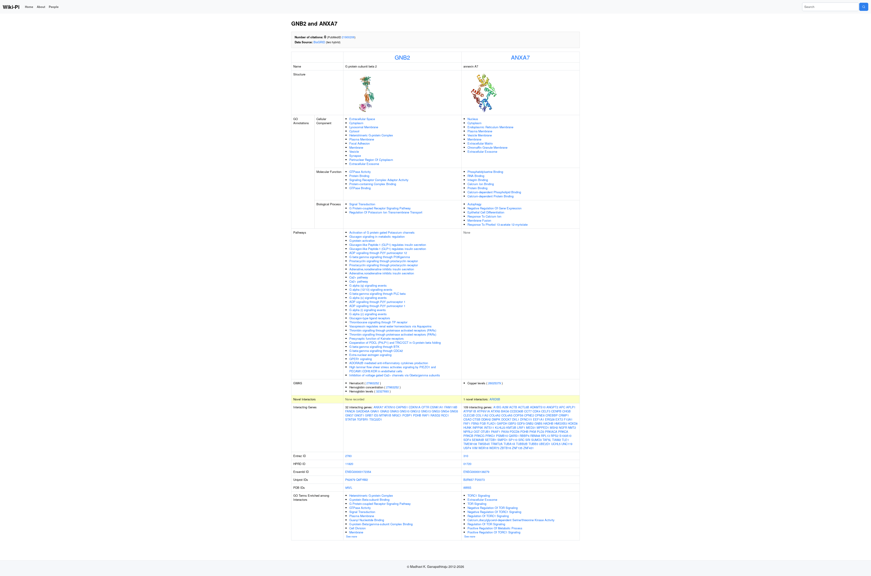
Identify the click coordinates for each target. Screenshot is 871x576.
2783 (348, 456)
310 (465, 456)
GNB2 (402, 57)
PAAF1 (495, 431)
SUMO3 (536, 440)
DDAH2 (486, 419)
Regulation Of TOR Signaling (486, 524)
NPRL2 (468, 431)
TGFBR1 (362, 419)
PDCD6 (514, 431)
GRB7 (369, 415)
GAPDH (502, 423)
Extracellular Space (362, 119)
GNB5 (538, 423)
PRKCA (563, 431)
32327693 (382, 391)
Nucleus (472, 119)
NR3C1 (396, 415)
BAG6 (505, 411)
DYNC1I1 (526, 419)
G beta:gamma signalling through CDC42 (376, 351)
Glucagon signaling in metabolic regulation (377, 236)
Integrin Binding (477, 180)
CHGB (566, 411)
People (54, 7)
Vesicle (354, 151)
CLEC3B (469, 415)
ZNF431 (528, 448)
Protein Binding (359, 176)
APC (562, 407)
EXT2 (559, 419)
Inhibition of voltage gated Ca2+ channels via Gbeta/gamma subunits (394, 375)
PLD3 (540, 431)
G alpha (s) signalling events (368, 297)
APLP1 (570, 407)
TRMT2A (497, 444)
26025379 (494, 383)
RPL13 (545, 435)
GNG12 (415, 411)
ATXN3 (495, 411)
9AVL (348, 487)
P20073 (480, 479)
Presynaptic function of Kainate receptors (376, 338)
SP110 (513, 440)
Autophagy (474, 204)
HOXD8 (572, 423)
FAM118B (450, 407)
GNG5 (454, 411)
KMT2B (511, 427)
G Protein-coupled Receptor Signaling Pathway (380, 208)
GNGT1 (359, 415)
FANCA (350, 411)
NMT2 (572, 427)
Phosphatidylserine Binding (485, 171)
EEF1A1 (538, 419)
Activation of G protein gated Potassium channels (382, 232)
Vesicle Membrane (479, 135)
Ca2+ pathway (358, 277)
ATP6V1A (483, 411)
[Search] (863, 7)
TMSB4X (484, 444)
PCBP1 (407, 415)
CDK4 (536, 411)
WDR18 (483, 448)
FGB (483, 423)
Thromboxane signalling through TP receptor (378, 322)
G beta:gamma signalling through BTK (374, 346)
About (41, 7)
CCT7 (528, 411)
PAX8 (505, 431)
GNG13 (426, 411)
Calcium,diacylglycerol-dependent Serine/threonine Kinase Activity (511, 520)
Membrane (356, 147)
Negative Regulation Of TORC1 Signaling (494, 512)
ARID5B (494, 399)
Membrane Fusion (479, 220)
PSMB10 (502, 435)
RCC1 (445, 415)
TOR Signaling (476, 503)
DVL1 (515, 419)
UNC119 (566, 444)
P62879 (350, 479)
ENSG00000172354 (358, 472)
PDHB (417, 415)
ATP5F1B (469, 411)
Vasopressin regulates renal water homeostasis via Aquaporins (390, 326)
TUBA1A (509, 444)
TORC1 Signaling (478, 495)
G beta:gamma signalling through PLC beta (377, 293)
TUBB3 (533, 444)
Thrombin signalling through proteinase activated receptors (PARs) (392, 330)
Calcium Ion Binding (480, 184)
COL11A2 (482, 415)
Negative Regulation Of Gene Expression (494, 208)
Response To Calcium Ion (484, 216)
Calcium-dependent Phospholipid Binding (494, 192)
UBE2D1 (544, 444)
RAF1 (426, 415)
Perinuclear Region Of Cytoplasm (371, 159)
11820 (349, 464)
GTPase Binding (360, 188)
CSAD (467, 419)
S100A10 (565, 435)
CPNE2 (529, 415)
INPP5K (477, 427)
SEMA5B (478, 440)
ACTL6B (523, 407)
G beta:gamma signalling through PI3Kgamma (379, 257)
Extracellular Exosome (364, 164)
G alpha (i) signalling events (367, 310)
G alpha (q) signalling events (368, 285)
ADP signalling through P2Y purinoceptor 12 (378, 253)
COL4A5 (506, 415)
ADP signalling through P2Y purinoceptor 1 (377, 302)
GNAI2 (384, 411)
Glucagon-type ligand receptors (369, 318)
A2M (505, 407)
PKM (532, 431)
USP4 (467, 448)
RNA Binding (475, 176)
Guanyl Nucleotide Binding (366, 520)
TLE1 (565, 440)
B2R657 (468, 479)
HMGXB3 (560, 423)
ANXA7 (520, 57)
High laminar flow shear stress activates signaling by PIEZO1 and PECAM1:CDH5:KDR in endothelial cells (392, 369)
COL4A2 (494, 415)
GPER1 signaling (360, 359)
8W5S (467, 487)
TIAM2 (556, 440)
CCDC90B (516, 411)
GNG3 (436, 411)
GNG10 (404, 411)
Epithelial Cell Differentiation (485, 212)
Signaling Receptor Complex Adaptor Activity (379, 180)
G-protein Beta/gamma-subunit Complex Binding (381, 524)
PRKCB (468, 435)
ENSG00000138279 (476, 472)
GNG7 (349, 415)
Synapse (355, 155)
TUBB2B (522, 444)
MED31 (531, 427)
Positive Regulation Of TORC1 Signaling (493, 532)
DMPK (496, 419)
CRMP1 (564, 415)
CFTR (425, 407)
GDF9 (521, 423)
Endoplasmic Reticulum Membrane (490, 127)
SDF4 (467, 440)
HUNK (467, 427)
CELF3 (545, 411)
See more (351, 536)
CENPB (556, 411)
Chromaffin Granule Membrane (487, 147)
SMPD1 (502, 440)
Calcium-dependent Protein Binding (490, 196)
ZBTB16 (505, 448)
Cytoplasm (356, 123)
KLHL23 (500, 427)
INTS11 (489, 427)
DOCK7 (506, 419)
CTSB (476, 419)
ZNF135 (517, 448)
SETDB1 (491, 440)
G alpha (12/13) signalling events (370, 289)
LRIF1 (521, 427)
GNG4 (445, 411)
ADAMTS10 (538, 407)
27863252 (372, 383)
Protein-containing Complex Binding (372, 184)
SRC (521, 440)
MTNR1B (385, 415)
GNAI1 (374, 411)
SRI (527, 440)
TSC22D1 (375, 419)
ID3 (376, 415)
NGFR (563, 427)
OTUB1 (485, 431)
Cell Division (357, 528)
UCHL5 (555, 444)
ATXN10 (389, 407)
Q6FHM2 (362, 479)
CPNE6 (540, 415)
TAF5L (547, 440)
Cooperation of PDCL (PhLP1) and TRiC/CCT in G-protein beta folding (395, 342)
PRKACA (551, 431)
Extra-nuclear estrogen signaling (370, 355)
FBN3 (475, 423)
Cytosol (354, 131)
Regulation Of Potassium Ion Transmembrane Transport (385, 212)
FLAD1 (491, 423)
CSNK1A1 (436, 407)
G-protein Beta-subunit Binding (369, 499)
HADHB (548, 423)
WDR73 (494, 448)
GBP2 (512, 423)
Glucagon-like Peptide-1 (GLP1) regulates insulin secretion (387, 244)
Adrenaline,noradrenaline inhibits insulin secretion (381, 269)
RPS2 (554, 435)
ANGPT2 (552, 407)
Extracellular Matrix (480, 143)
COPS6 (518, 415)
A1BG (497, 407)
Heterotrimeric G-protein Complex (371, 135)
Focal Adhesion (359, 143)
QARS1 (514, 435)
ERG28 (550, 419)
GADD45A (362, 411)
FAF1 (466, 423)
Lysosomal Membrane (363, 127)
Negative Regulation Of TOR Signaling (492, 508)
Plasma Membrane (361, 139)
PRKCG (479, 435)
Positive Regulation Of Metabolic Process (494, 528)
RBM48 (535, 435)
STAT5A (350, 419)
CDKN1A (415, 407)
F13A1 (568, 419)
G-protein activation (362, 240)
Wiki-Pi (11, 7)
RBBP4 (524, 435)
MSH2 (554, 427)
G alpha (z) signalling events (368, 314)
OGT (477, 431)
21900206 (348, 37)
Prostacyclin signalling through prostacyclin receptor (383, 261)
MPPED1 (543, 427)
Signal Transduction (362, 204)
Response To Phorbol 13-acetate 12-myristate (497, 224)
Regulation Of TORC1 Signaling (488, 516)
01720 (467, 464)
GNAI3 (394, 411)
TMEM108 (470, 444)
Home (29, 7)
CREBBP (552, 415)
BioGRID (319, 42)
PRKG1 (490, 435)
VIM (474, 448)
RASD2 (435, 415)
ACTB (513, 407)
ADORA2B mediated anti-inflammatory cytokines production (388, 363)
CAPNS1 (402, 407)
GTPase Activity (360, 171)
